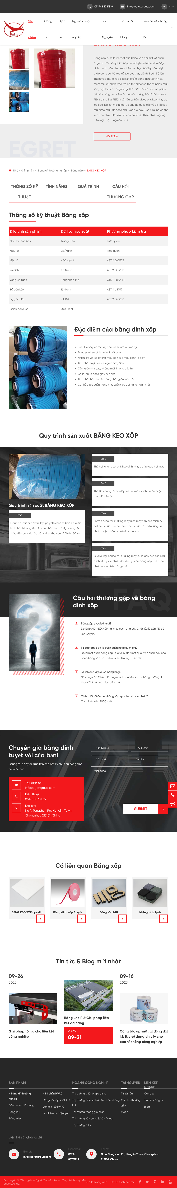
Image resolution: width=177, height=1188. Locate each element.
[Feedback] (172, 803)
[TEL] (172, 794)
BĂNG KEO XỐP (96, 170)
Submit (149, 808)
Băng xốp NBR (109, 912)
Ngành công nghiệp (81, 29)
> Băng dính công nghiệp (20, 1096)
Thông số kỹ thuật (24, 191)
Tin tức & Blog (126, 29)
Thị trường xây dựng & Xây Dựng (92, 1118)
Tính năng (56, 186)
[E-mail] (172, 786)
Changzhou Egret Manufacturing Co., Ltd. (46, 1180)
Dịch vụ (62, 29)
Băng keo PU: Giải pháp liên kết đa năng (86, 1020)
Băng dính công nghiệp (52, 170)
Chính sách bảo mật (123, 1182)
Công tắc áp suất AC (56, 1100)
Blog (147, 1106)
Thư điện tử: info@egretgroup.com (40, 785)
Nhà (15, 170)
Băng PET (15, 1112)
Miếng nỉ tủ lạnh (150, 912)
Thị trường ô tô (81, 1125)
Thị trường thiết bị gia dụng (89, 1093)
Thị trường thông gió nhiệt (88, 1112)
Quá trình (88, 186)
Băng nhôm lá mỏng (21, 1105)
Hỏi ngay (112, 136)
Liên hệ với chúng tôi (155, 29)
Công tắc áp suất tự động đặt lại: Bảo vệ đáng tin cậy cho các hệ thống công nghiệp (144, 1036)
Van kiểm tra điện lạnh (56, 1113)
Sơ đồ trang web (96, 1182)
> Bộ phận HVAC (53, 1093)
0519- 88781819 (100, 6)
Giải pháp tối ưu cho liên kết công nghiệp (31, 1034)
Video (124, 1112)
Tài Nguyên (107, 29)
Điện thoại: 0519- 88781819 (35, 796)
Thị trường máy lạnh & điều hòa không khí (96, 1102)
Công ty (48, 29)
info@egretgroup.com (138, 6)
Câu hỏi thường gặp (120, 191)
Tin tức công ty (153, 1100)
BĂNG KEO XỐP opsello (27, 912)
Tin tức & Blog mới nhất (88, 961)
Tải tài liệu (127, 1093)
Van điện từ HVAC (53, 1106)
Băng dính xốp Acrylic (68, 912)
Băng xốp (77, 170)
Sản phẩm (32, 29)
